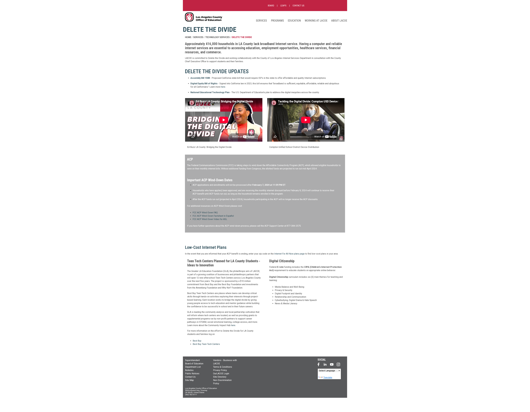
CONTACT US (298, 5)
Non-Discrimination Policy (222, 382)
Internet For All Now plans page (289, 253)
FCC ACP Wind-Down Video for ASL (210, 219)
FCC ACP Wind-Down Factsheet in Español (213, 216)
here (223, 87)
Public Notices (192, 373)
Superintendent (192, 360)
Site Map (189, 380)
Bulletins (189, 370)
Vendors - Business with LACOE (225, 362)
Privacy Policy (220, 370)
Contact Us (190, 377)
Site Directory (219, 377)
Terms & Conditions (222, 367)
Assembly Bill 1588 (200, 78)
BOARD (271, 5)
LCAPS (283, 5)
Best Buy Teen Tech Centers (206, 344)
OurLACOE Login (221, 373)
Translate (327, 377)
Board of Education (194, 363)
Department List (193, 367)
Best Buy (197, 340)
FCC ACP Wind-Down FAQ (205, 212)
